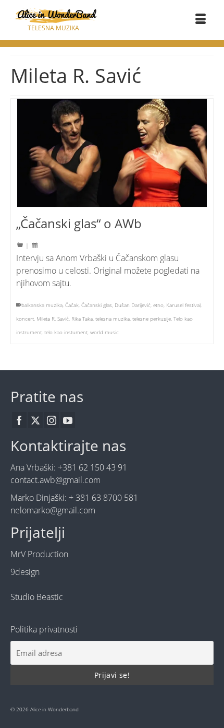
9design (25, 572)
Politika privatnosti (44, 629)
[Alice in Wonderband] (53, 15)
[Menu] (201, 20)
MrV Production (39, 554)
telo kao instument (66, 332)
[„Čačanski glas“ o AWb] (112, 153)
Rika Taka (82, 318)
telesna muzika (112, 318)
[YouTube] (67, 420)
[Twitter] (35, 420)
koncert (25, 318)
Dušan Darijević (133, 305)
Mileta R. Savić (52, 318)
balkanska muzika (42, 305)
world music (104, 332)
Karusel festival (183, 305)
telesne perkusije (151, 318)
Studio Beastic (36, 597)
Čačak (72, 305)
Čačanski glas (96, 305)
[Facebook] (19, 420)
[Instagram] (51, 420)
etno (158, 305)
